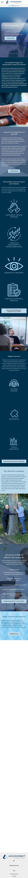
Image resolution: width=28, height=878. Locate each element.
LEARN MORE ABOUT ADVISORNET (14, 601)
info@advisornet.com (14, 865)
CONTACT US (14, 633)
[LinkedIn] (14, 861)
